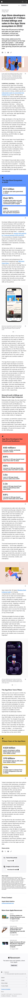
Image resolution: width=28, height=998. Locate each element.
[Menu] (26, 2)
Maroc (2, 991)
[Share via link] (11, 52)
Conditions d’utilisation (6, 996)
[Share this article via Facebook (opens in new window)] (2, 52)
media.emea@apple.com (8, 903)
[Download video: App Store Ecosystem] (25, 73)
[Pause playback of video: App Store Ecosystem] (3, 69)
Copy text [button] (9, 860)
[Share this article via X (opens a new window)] (5, 52)
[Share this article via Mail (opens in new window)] (8, 52)
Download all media (12, 869)
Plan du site (14, 996)
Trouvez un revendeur (5, 989)
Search (24, 5)
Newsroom (4, 5)
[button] (22, 2)
